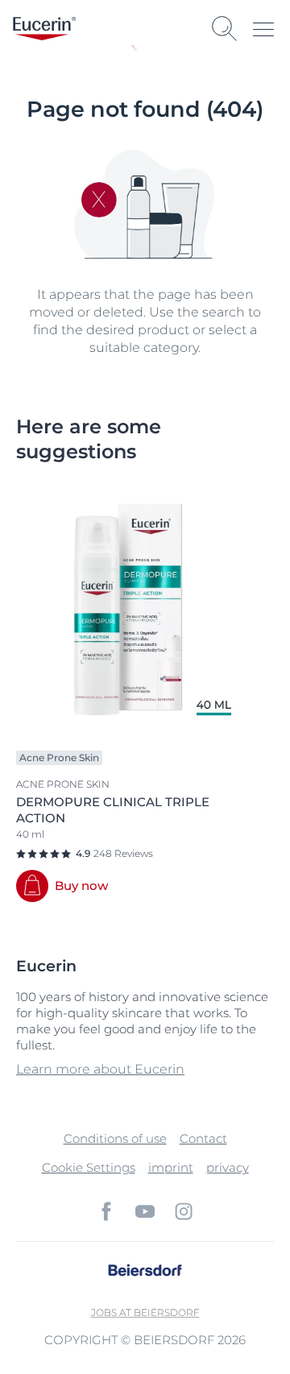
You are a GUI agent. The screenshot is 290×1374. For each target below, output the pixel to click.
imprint (170, 1167)
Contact (203, 1138)
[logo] (44, 28)
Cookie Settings (88, 1167)
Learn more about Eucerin (100, 1069)
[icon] (106, 1211)
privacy (227, 1167)
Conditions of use (115, 1138)
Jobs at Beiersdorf (145, 1312)
